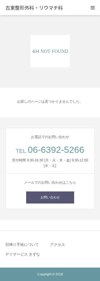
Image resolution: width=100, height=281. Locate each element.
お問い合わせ (50, 197)
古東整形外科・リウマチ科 (34, 7)
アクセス (57, 244)
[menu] (92, 7)
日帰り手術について (22, 244)
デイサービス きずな (22, 254)
